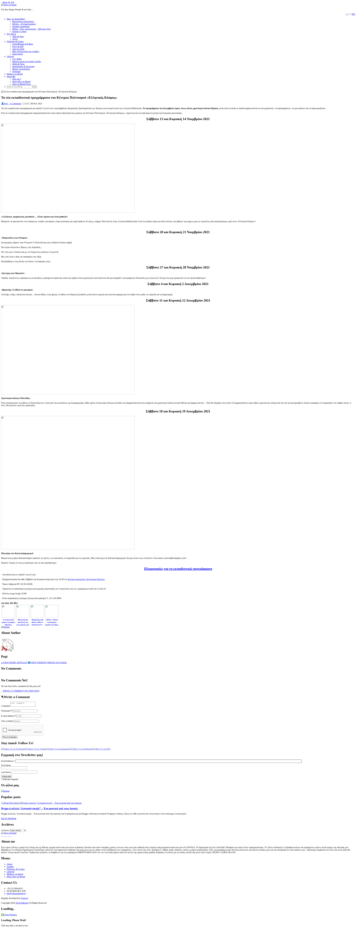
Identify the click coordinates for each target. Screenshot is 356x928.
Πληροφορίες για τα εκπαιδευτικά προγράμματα (178, 568)
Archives (5, 830)
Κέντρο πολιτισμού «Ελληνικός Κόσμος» (86, 579)
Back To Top (7, 2)
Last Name (6, 772)
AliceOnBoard (21, 903)
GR (347, 14)
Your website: (7, 721)
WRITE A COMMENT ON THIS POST (20, 691)
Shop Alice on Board (16, 876)
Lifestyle (10, 871)
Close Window (9, 915)
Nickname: (6, 711)
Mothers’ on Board (15, 874)
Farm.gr (24, 898)
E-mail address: (8, 716)
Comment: (5, 706)
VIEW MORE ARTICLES (14, 662)
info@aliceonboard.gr (16, 893)
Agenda (10, 866)
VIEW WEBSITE (37, 662)
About (9, 864)
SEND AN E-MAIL (57, 662)
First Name (6, 765)
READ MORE (8, 818)
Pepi (4, 103)
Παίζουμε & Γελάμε (16, 869)
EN (353, 14)
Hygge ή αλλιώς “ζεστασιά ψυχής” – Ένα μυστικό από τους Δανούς (39, 808)
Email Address (8, 761)
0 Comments (14, 103)
